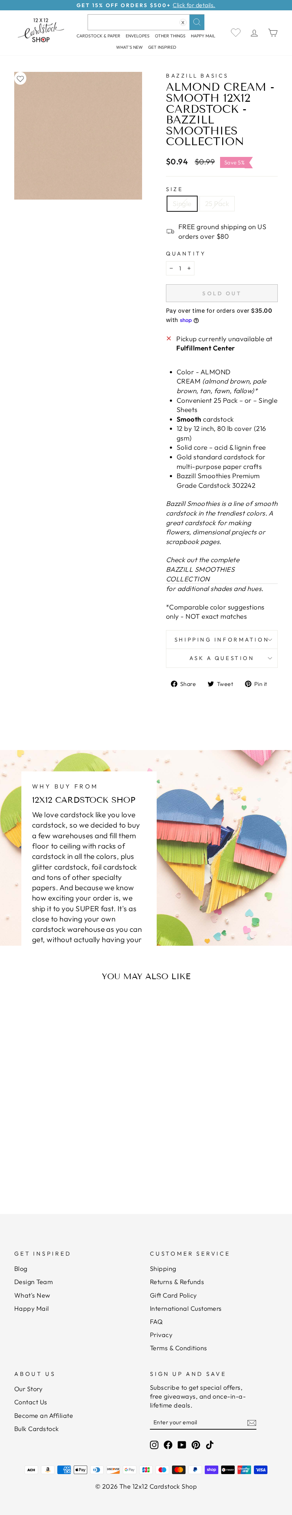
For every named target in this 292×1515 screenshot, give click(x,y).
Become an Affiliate (43, 1415)
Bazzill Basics (197, 75)
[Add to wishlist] (20, 78)
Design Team (33, 1282)
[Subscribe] (251, 1422)
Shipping (163, 1269)
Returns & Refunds (177, 1282)
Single (182, 203)
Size (174, 189)
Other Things (170, 35)
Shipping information (221, 639)
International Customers (186, 1308)
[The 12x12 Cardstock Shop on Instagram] (154, 1444)
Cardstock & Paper (98, 35)
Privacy (161, 1335)
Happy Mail (31, 1308)
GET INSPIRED (162, 47)
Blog (20, 1269)
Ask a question (222, 658)
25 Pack (217, 203)
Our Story (28, 1389)
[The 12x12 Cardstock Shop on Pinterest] (196, 1444)
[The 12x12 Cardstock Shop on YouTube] (182, 1444)
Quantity (186, 253)
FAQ (156, 1322)
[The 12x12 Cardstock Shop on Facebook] (168, 1444)
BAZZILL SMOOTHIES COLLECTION (200, 574)
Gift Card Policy (173, 1295)
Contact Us (30, 1402)
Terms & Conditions (178, 1348)
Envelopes (138, 35)
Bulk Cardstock (36, 1429)
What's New (129, 47)
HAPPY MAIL (203, 35)
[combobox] (146, 22)
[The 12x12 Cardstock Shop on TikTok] (209, 1444)
